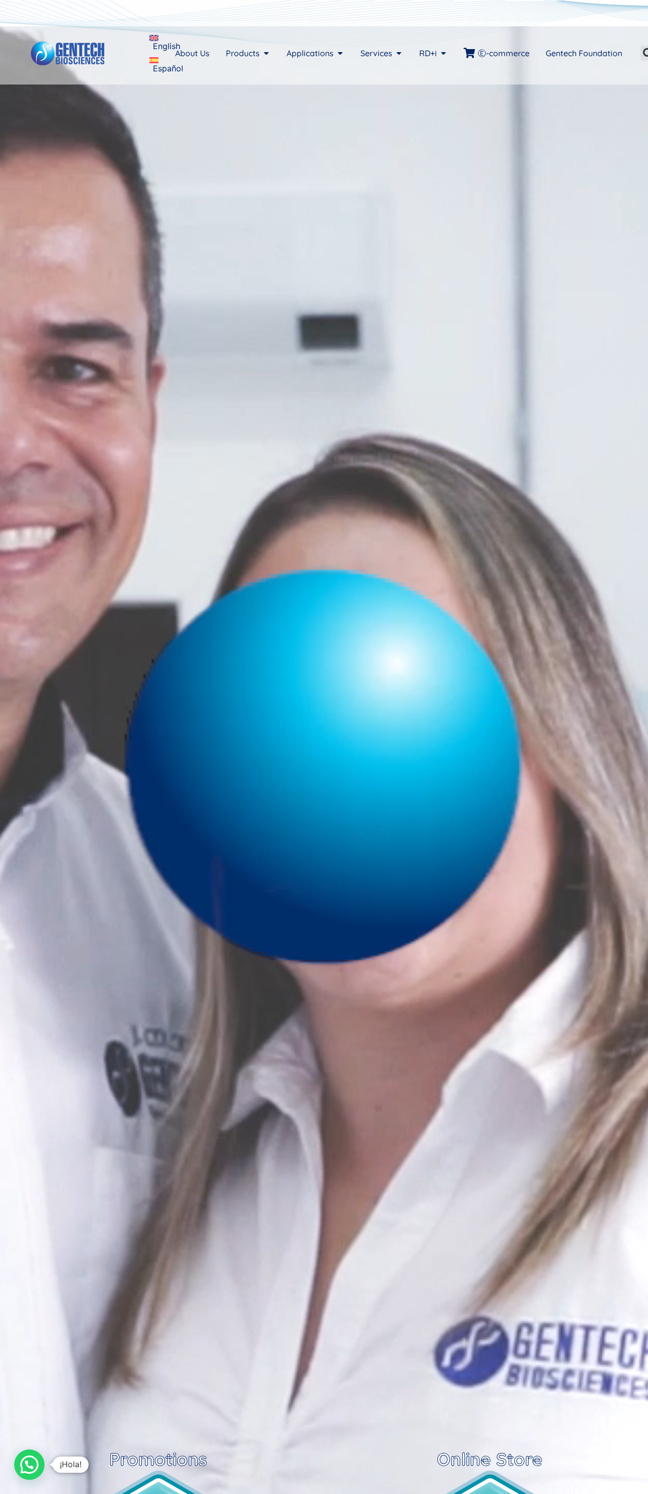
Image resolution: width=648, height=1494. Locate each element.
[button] (29, 1464)
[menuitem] (164, 41)
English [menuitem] (166, 46)
